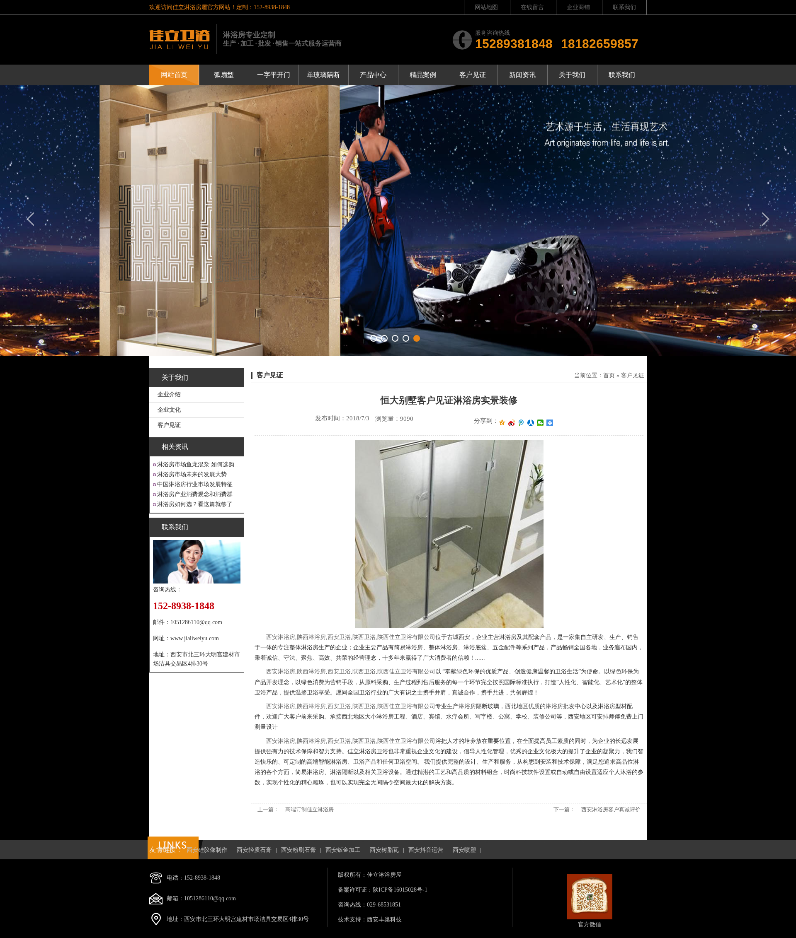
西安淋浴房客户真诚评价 (611, 809)
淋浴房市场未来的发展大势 (192, 474)
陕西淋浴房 (311, 637)
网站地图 (486, 7)
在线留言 (532, 7)
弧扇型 (224, 74)
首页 (609, 375)
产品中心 (373, 74)
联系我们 (624, 7)
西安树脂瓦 (384, 850)
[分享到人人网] (530, 423)
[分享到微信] (540, 423)
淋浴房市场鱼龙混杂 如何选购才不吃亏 (198, 464)
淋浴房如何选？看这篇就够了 (195, 504)
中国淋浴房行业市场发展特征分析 (198, 484)
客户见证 (472, 74)
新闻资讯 (522, 74)
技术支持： (352, 919)
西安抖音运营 (425, 850)
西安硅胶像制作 (207, 850)
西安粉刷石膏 (298, 850)
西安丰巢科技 (384, 919)
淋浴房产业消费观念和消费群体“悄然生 (198, 494)
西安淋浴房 (280, 637)
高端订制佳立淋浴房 (309, 809)
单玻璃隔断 (323, 74)
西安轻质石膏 (254, 850)
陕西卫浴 (364, 637)
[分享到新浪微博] (511, 423)
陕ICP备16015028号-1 (400, 890)
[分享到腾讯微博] (521, 423)
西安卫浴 (339, 637)
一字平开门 (273, 74)
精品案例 (423, 74)
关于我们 (572, 74)
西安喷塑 (464, 850)
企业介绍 (169, 394)
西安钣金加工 (342, 850)
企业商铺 (578, 7)
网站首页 (174, 74)
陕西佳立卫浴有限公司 (406, 637)
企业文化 (169, 410)
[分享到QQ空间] (502, 423)
